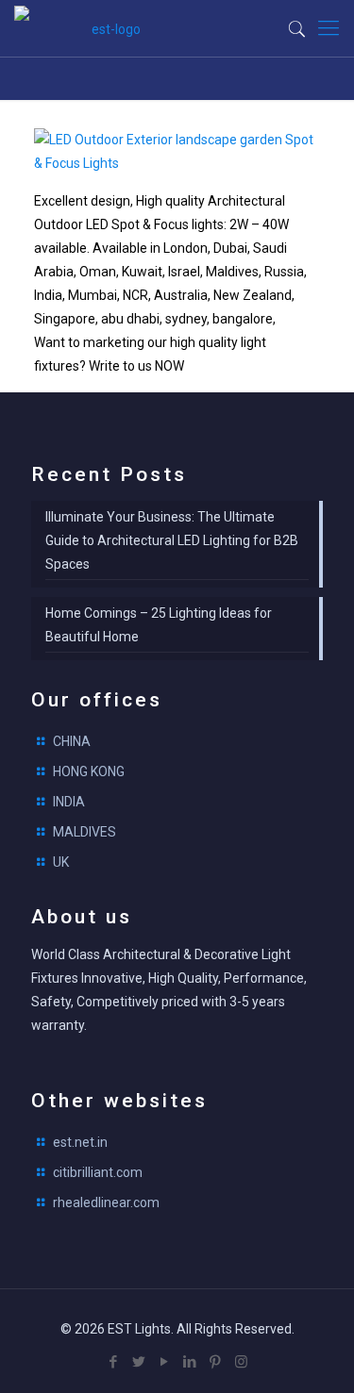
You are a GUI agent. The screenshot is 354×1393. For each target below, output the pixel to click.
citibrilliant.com (98, 1172)
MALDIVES (84, 831)
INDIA (69, 801)
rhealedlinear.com (106, 1202)
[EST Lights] (108, 28)
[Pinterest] (216, 1361)
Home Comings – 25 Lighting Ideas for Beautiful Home (158, 624)
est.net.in (80, 1142)
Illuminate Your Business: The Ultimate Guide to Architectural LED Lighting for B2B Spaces (171, 540)
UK (61, 862)
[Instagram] (241, 1361)
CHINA (72, 741)
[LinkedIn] (190, 1361)
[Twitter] (139, 1361)
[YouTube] (165, 1361)
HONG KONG (89, 771)
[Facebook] (114, 1361)
